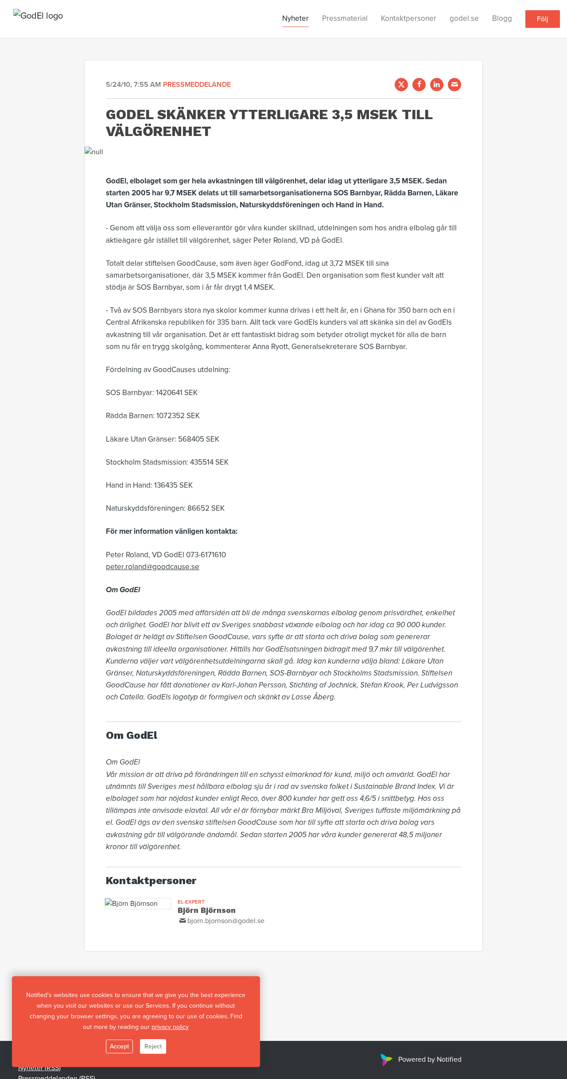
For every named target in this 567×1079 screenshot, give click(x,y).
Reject (153, 1046)
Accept (119, 1046)
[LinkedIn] (436, 84)
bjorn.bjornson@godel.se (225, 920)
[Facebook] (419, 84)
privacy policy (170, 1027)
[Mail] (454, 84)
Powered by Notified (430, 1059)
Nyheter (295, 18)
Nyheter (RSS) (39, 1067)
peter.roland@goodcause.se (152, 566)
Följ (542, 19)
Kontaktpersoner (408, 18)
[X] (401, 84)
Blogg (502, 18)
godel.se (464, 18)
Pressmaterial (345, 18)
